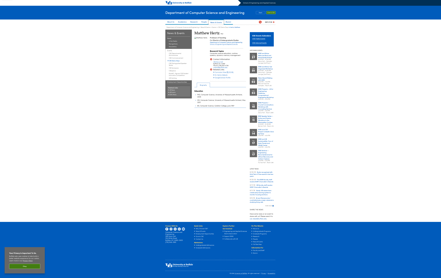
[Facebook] (166, 229)
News (169, 38)
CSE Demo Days (223, 27)
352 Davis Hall (218, 62)
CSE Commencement (176, 58)
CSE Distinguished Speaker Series (178, 64)
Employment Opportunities (177, 82)
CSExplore (172, 71)
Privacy (263, 273)
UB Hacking (173, 78)
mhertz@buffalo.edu (220, 67)
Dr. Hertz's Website (221, 75)
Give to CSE (271, 12)
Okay (25, 266)
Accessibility (271, 273)
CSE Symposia (174, 68)
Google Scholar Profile (222, 77)
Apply (260, 12)
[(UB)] (203, 3)
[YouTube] (183, 229)
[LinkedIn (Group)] (179, 229)
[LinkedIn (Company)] (175, 229)
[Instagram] (171, 229)
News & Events (205, 27)
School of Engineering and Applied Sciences (259, 3)
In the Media (173, 41)
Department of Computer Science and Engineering (204, 12)
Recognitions (173, 44)
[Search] (260, 22)
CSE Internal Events (259, 43)
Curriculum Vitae (224, 72)
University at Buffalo (241, 273)
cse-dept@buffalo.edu (258, 219)
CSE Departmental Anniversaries (175, 54)
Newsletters (173, 46)
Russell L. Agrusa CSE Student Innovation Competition (178, 74)
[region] (25, 260)
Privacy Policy (28, 261)
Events (214, 27)
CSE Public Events (258, 39)
